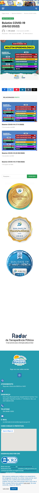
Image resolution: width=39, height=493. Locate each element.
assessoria (14, 468)
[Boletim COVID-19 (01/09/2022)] (19, 141)
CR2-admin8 (11, 31)
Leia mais (27, 483)
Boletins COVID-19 (8, 18)
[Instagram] (19, 375)
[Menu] (3, 8)
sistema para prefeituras (25, 466)
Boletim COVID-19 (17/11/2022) (13, 124)
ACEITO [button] (13, 488)
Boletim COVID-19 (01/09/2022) (13, 153)
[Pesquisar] (36, 8)
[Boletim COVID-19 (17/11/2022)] (19, 112)
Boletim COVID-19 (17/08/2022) (13, 162)
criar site (13, 466)
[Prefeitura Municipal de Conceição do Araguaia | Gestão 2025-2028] (19, 3)
